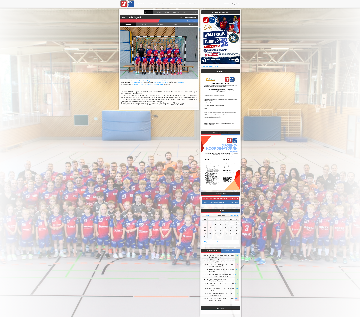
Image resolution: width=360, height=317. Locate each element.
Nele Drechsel (134, 84)
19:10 (236, 284)
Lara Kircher (139, 81)
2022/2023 (157, 12)
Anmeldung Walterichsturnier (209, 66)
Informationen (154, 4)
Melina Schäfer (159, 84)
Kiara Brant (134, 82)
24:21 (236, 265)
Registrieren (236, 4)
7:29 (237, 293)
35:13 (236, 260)
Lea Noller (175, 81)
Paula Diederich (150, 84)
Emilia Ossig (146, 81)
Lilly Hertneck (167, 81)
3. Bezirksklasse (191, 21)
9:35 (237, 255)
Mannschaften (141, 4)
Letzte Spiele (229, 250)
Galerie (164, 4)
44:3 (237, 269)
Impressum (182, 4)
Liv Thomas (154, 81)
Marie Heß (140, 82)
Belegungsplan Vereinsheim (212, 242)
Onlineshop (172, 4)
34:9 (237, 279)
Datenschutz (191, 4)
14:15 (236, 298)
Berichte (144, 24)
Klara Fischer (165, 82)
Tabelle (190, 24)
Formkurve (160, 24)
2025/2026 (148, 12)
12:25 (236, 274)
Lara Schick (142, 84)
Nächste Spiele (212, 250)
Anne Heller (160, 81)
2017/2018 (186, 12)
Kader (176, 24)
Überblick (128, 24)
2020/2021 (167, 12)
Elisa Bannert (157, 82)
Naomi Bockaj (181, 82)
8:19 (237, 289)
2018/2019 (176, 12)
